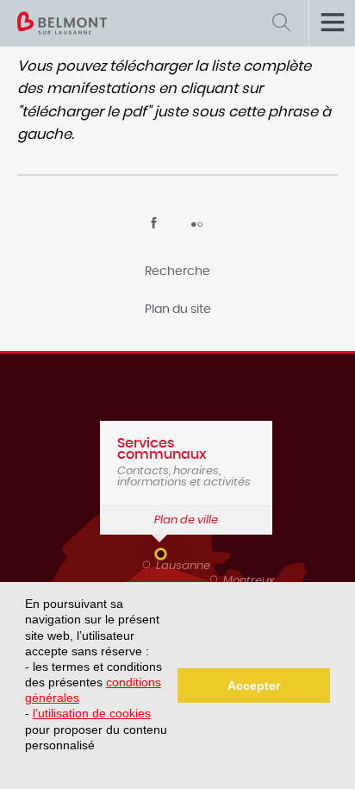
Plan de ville (186, 520)
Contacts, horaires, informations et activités (184, 462)
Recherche (177, 272)
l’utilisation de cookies (92, 713)
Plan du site (178, 310)
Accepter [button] (253, 685)
